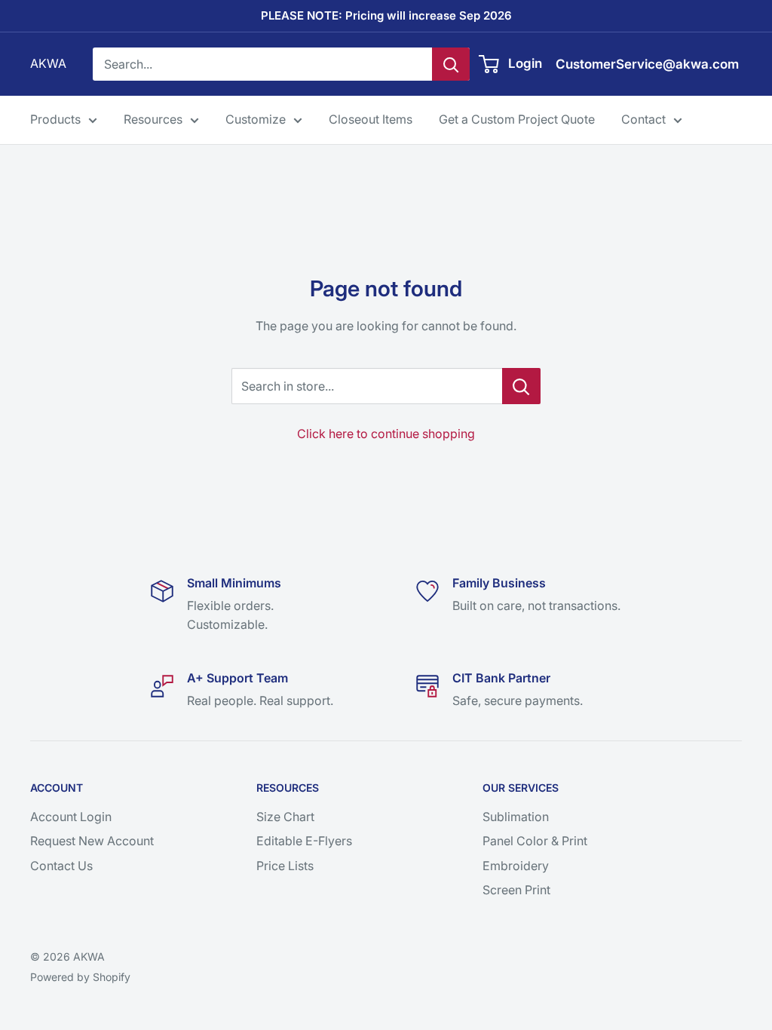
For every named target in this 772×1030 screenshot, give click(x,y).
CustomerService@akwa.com (647, 64)
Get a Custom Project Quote (517, 119)
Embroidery (515, 865)
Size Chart (285, 816)
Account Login (71, 816)
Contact (643, 119)
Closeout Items (370, 119)
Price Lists (285, 865)
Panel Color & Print (534, 840)
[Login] (489, 64)
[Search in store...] (521, 386)
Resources (153, 119)
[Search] (451, 64)
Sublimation (515, 816)
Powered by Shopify (80, 976)
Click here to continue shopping (386, 433)
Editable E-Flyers (304, 840)
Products (55, 119)
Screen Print (516, 889)
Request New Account (92, 840)
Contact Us (61, 865)
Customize (255, 119)
